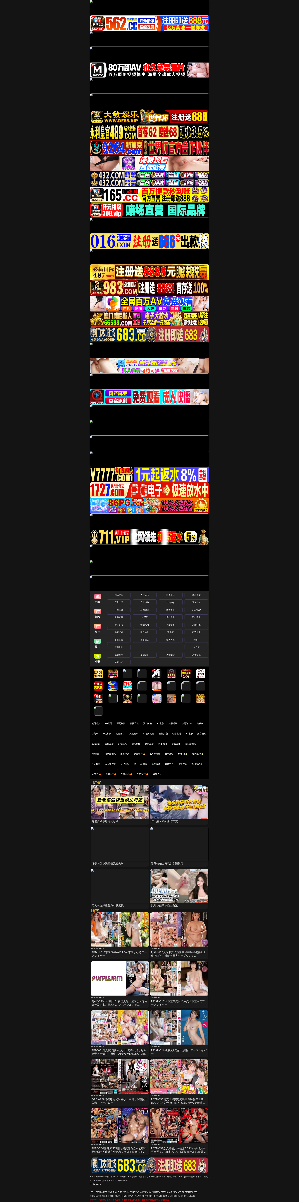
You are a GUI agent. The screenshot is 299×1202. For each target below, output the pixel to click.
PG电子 (160, 723)
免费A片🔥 (111, 773)
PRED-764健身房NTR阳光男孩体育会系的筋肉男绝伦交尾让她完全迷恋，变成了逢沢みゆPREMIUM (119, 1151)
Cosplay (170, 602)
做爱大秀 (169, 763)
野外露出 (196, 617)
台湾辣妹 (119, 609)
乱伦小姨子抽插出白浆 (164, 905)
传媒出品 (119, 647)
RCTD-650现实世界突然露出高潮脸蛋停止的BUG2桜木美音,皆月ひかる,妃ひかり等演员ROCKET (177, 1102)
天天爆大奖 (110, 763)
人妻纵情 (170, 654)
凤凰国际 (133, 733)
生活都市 (119, 654)
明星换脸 (144, 632)
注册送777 (187, 723)
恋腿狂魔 (196, 624)
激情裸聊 (169, 753)
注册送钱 (172, 723)
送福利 (200, 723)
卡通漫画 (119, 639)
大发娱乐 (96, 753)
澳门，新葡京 (140, 763)
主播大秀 (96, 743)
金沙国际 (124, 763)
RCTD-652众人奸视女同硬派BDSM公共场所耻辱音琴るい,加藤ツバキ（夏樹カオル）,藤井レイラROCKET (178, 1151)
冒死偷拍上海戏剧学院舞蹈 (167, 863)
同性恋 (196, 647)
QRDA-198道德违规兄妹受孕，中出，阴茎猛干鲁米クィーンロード (119, 1100)
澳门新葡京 (190, 743)
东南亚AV (196, 609)
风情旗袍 (119, 632)
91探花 (144, 617)
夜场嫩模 (162, 743)
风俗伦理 (196, 654)
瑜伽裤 (170, 632)
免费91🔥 (96, 773)
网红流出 (170, 617)
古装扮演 (119, 624)
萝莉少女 (196, 595)
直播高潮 (163, 733)
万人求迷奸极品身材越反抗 (108, 905)
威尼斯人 (96, 723)
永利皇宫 (124, 753)
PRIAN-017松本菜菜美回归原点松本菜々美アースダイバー (178, 1002)
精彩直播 (176, 733)
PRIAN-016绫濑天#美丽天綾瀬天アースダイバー (178, 1051)
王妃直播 (109, 743)
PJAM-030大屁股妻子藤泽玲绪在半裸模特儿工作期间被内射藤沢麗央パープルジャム (178, 953)
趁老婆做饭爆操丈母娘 (105, 821)
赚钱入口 (157, 773)
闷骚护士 (196, 632)
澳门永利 (147, 723)
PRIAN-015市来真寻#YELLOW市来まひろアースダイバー (119, 953)
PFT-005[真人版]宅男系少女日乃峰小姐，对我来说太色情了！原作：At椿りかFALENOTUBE (119, 1051)
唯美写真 (170, 639)
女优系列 (144, 624)
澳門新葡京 (110, 753)
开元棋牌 (121, 723)
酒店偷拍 (201, 733)
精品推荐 (119, 595)
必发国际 (176, 743)
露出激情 (144, 639)
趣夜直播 (149, 743)
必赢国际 (120, 733)
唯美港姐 (170, 609)
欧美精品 (170, 595)
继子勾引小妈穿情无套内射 (108, 863)
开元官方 (96, 763)
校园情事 (144, 654)
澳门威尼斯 (197, 763)
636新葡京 (155, 753)
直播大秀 (182, 763)
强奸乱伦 (144, 595)
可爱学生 (170, 624)
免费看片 (156, 763)
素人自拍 (196, 602)
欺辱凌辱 (119, 617)
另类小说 (119, 662)
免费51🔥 (183, 753)
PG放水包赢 (148, 733)
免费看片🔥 (139, 753)
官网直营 (134, 723)
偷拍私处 (136, 743)
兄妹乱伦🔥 (127, 773)
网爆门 (196, 639)
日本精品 (144, 602)
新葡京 (95, 733)
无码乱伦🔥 (198, 753)
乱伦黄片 (122, 743)
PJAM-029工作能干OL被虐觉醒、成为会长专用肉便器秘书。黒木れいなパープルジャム (119, 1002)
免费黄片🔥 (142, 773)
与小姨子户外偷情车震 (164, 821)
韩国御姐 (144, 609)
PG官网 (108, 723)
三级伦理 (119, 602)
